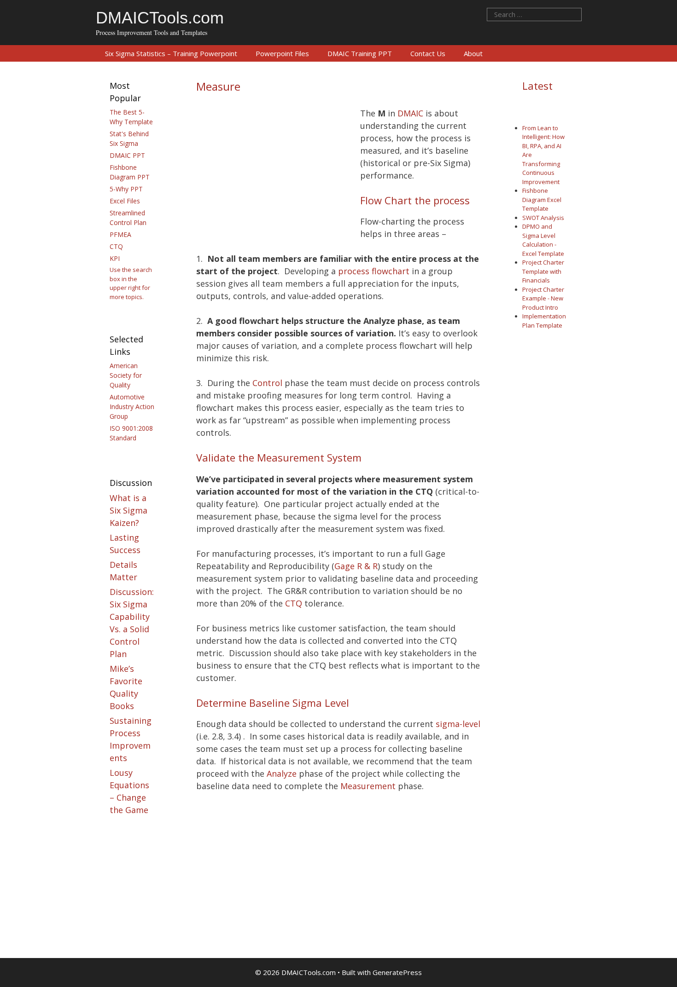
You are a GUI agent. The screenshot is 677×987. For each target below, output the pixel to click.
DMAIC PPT (127, 155)
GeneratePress (397, 972)
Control (267, 382)
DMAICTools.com (160, 17)
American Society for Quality (126, 375)
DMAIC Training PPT (359, 53)
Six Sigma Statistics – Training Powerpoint (171, 53)
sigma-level (458, 723)
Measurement (368, 785)
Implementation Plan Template (544, 320)
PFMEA (120, 234)
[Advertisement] (273, 176)
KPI (115, 258)
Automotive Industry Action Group (132, 406)
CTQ (293, 603)
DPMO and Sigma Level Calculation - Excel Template (543, 240)
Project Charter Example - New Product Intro (543, 298)
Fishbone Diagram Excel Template (541, 199)
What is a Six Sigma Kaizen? (128, 510)
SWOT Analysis (543, 218)
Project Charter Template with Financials (543, 271)
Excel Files (125, 200)
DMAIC (410, 113)
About (473, 53)
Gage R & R (356, 565)
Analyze (282, 773)
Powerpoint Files (282, 53)
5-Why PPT (126, 189)
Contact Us (427, 53)
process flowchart (373, 271)
